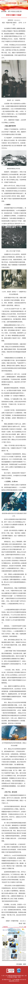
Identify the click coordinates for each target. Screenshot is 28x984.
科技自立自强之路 (16, 11)
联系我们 (19, 975)
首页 (9, 11)
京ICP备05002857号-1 (6, 979)
